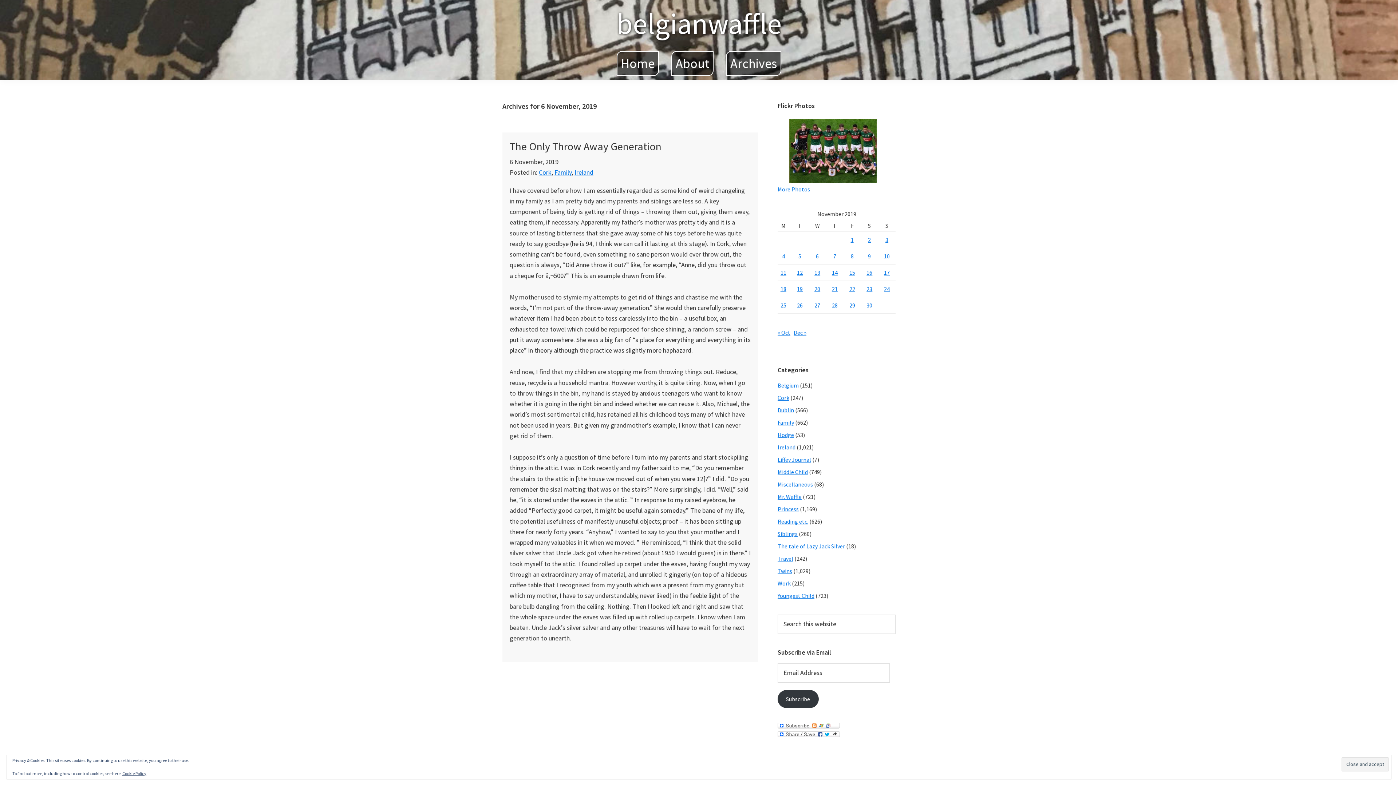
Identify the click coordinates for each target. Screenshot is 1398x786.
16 (869, 272)
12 (800, 272)
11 (783, 272)
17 (887, 272)
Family (563, 172)
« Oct (784, 332)
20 (817, 289)
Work (784, 583)
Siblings (788, 533)
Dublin (786, 410)
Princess (788, 509)
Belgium (788, 385)
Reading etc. (793, 521)
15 (852, 272)
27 (817, 305)
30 (869, 305)
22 (852, 289)
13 (817, 272)
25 (783, 305)
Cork (545, 172)
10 (887, 256)
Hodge (786, 434)
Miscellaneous (795, 484)
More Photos (794, 189)
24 (887, 289)
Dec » (800, 332)
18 (783, 289)
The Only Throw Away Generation (586, 146)
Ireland (583, 172)
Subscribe (798, 699)
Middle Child (793, 472)
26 (800, 305)
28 (835, 305)
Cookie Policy (134, 773)
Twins (785, 571)
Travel (785, 558)
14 (835, 272)
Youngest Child (796, 595)
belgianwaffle (699, 23)
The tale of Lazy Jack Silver (811, 546)
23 (869, 289)
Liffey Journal (794, 459)
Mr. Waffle (790, 496)
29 (852, 305)
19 (800, 289)
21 (835, 289)
